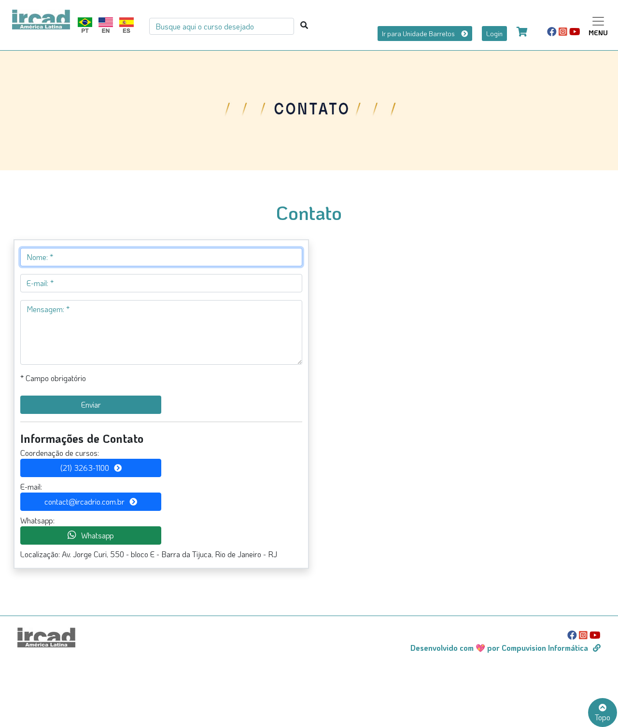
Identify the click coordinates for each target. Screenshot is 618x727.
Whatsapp (97, 535)
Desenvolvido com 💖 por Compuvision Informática (499, 648)
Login (494, 33)
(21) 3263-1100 (84, 468)
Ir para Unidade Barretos (419, 33)
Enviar (91, 404)
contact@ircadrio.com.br (84, 501)
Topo (602, 717)
